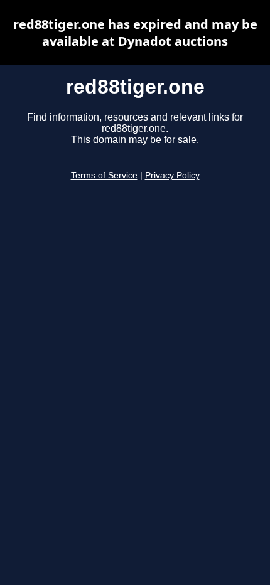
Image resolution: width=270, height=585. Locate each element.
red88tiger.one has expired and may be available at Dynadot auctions (135, 33)
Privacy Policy (172, 175)
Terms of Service (104, 175)
